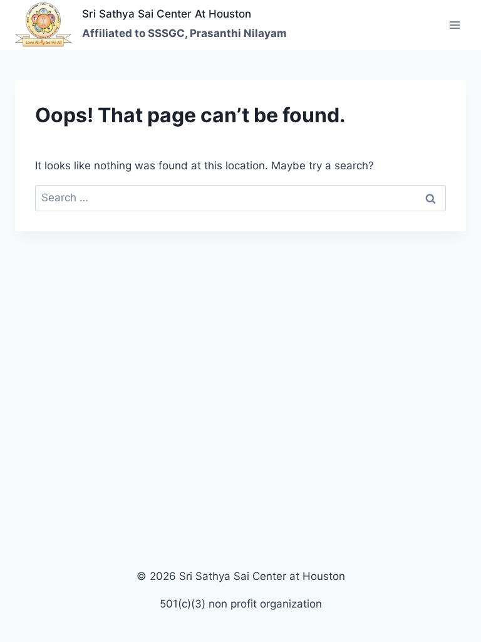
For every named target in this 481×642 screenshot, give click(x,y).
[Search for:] (240, 197)
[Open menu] (454, 24)
